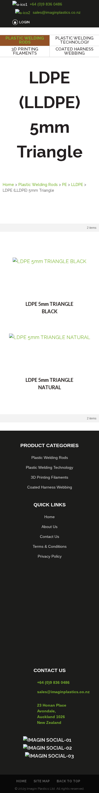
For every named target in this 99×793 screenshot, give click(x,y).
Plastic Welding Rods (25, 40)
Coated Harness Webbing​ (49, 487)
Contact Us (49, 536)
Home (8, 184)
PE (64, 184)
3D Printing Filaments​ (49, 477)
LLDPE (77, 184)
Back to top (68, 781)
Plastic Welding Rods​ (49, 457)
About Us (49, 526)
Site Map (42, 781)
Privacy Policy (50, 556)
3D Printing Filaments (25, 51)
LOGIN (24, 22)
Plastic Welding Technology (74, 40)
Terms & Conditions (50, 546)
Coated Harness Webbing (75, 51)
